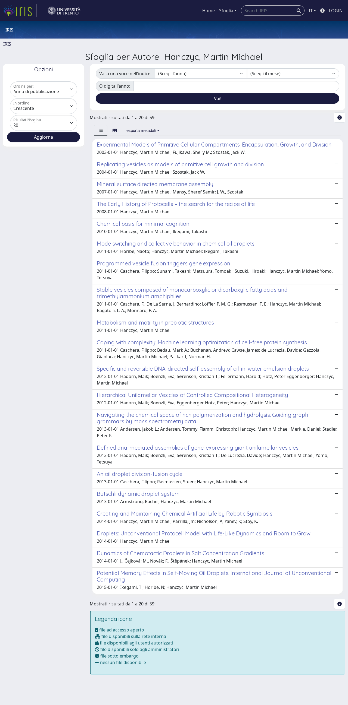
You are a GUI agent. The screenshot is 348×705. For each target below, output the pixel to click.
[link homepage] (19, 10)
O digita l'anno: (114, 86)
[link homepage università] (64, 10)
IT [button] (311, 11)
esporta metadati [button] (141, 130)
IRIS (7, 44)
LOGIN (336, 11)
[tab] (100, 130)
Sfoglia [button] (226, 11)
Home (208, 11)
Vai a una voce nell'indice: (125, 74)
